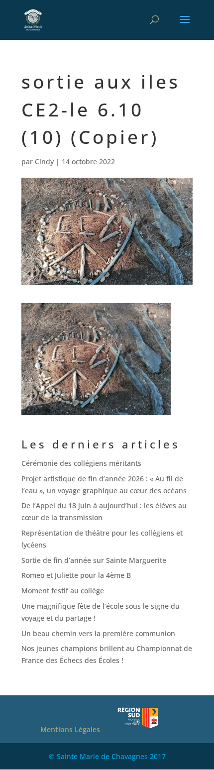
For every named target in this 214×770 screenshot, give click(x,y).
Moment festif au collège (62, 590)
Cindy (44, 161)
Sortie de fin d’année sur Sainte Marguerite (93, 560)
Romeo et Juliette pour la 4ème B (76, 575)
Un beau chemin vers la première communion (98, 633)
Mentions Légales (70, 729)
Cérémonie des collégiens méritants (81, 463)
